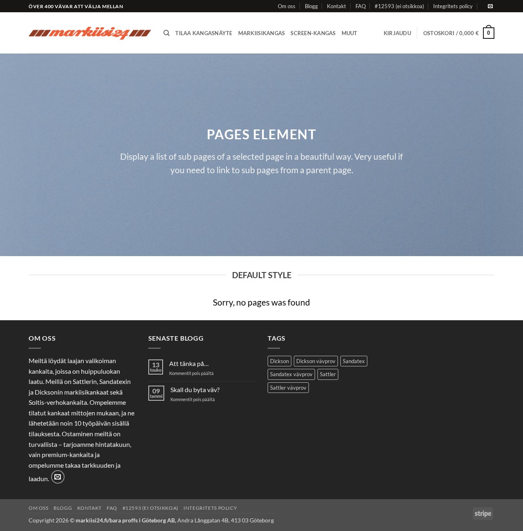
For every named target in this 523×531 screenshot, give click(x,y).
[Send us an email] (490, 6)
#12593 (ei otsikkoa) (399, 6)
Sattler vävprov (288, 387)
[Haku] (166, 33)
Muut (350, 33)
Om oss (286, 6)
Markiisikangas (261, 33)
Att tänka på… (189, 363)
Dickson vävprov (315, 361)
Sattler (328, 374)
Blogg (311, 6)
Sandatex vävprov (291, 374)
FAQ (360, 6)
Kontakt (336, 6)
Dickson (279, 361)
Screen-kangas (313, 33)
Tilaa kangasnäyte (203, 33)
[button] (397, 33)
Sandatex (354, 361)
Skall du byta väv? (194, 389)
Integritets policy (453, 6)
